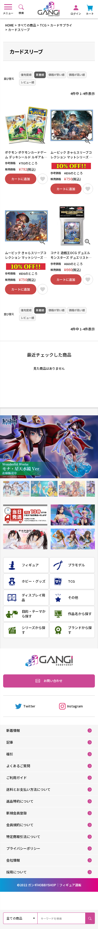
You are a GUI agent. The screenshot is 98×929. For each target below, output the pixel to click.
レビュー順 (27, 82)
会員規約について (19, 824)
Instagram (75, 706)
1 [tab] (16, 489)
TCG (43, 25)
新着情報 (13, 730)
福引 (9, 753)
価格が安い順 (56, 75)
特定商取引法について (23, 836)
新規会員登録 (16, 812)
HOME (9, 25)
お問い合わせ (53, 680)
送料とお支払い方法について (28, 789)
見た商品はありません (49, 368)
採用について (16, 871)
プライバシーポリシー (23, 848)
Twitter (29, 706)
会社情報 (13, 860)
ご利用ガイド (16, 777)
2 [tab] (44, 489)
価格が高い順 (77, 75)
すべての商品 (27, 25)
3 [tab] (71, 489)
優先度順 (26, 75)
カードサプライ (61, 25)
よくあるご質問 (18, 765)
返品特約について (19, 801)
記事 (9, 742)
